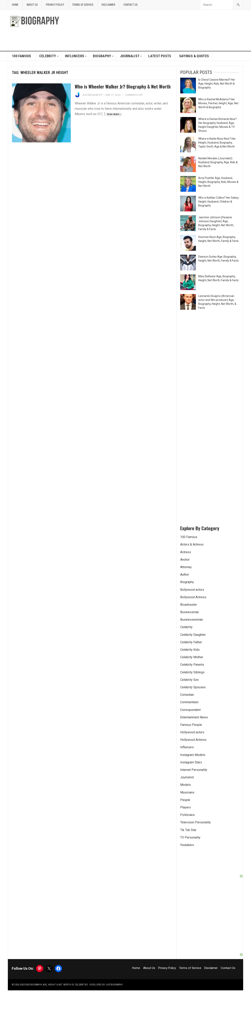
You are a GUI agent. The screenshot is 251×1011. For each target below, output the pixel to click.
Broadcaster (188, 604)
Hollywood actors (192, 732)
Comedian (187, 695)
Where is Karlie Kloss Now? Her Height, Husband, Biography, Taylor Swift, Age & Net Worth (217, 142)
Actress (185, 552)
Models (185, 785)
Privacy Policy (55, 4)
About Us (32, 4)
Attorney (186, 567)
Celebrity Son (189, 680)
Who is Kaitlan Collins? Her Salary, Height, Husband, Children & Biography (218, 201)
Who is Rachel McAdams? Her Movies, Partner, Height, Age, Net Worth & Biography (218, 103)
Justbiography (92, 94)
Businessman (189, 612)
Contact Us (130, 4)
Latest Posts (159, 56)
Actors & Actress (192, 544)
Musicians (187, 792)
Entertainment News (194, 717)
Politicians (187, 815)
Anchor (185, 559)
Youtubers (187, 845)
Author (184, 574)
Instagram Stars (191, 762)
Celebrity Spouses (193, 687)
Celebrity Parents (192, 664)
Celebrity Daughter (193, 635)
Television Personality (195, 822)
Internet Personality (193, 770)
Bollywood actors (192, 590)
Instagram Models (192, 755)
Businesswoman (191, 619)
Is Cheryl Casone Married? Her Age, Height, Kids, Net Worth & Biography (216, 83)
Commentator (189, 702)
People (185, 800)
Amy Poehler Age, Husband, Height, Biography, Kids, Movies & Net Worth (218, 181)
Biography (102, 56)
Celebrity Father (191, 642)
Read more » (114, 114)
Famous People (191, 725)
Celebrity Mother (191, 657)
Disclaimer (108, 4)
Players (185, 807)
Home (15, 4)
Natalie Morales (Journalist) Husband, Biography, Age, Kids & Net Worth (218, 162)
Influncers (74, 56)
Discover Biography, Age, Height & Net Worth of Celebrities (54, 984)
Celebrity (47, 56)
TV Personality (190, 837)
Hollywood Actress (193, 740)
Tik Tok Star (188, 830)
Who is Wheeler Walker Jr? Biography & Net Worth (123, 86)
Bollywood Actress (193, 597)
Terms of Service (83, 4)
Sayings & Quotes (194, 56)
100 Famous (21, 56)
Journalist (130, 56)
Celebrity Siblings (192, 672)
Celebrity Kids (190, 650)
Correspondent (190, 710)
